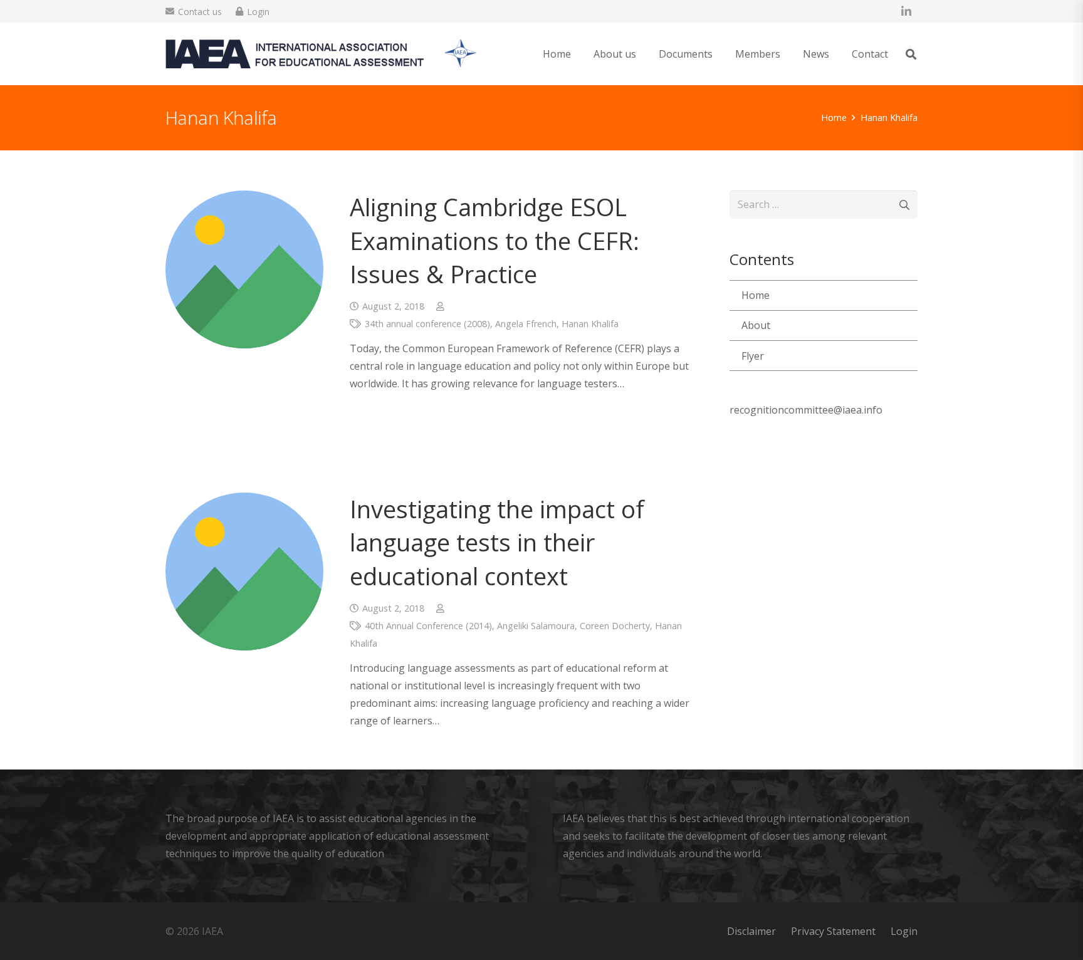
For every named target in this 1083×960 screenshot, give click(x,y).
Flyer (752, 356)
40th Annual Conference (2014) (428, 626)
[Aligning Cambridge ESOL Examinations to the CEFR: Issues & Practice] (244, 269)
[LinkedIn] (906, 11)
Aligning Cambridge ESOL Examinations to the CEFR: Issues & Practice (494, 240)
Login (904, 931)
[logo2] (321, 53)
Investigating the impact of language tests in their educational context (497, 542)
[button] (645, 54)
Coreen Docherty (615, 626)
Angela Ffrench (526, 324)
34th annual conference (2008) (427, 324)
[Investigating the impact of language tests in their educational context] (244, 571)
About (755, 325)
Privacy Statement (833, 931)
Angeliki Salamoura (536, 626)
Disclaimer (751, 931)
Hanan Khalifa (590, 324)
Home (755, 295)
